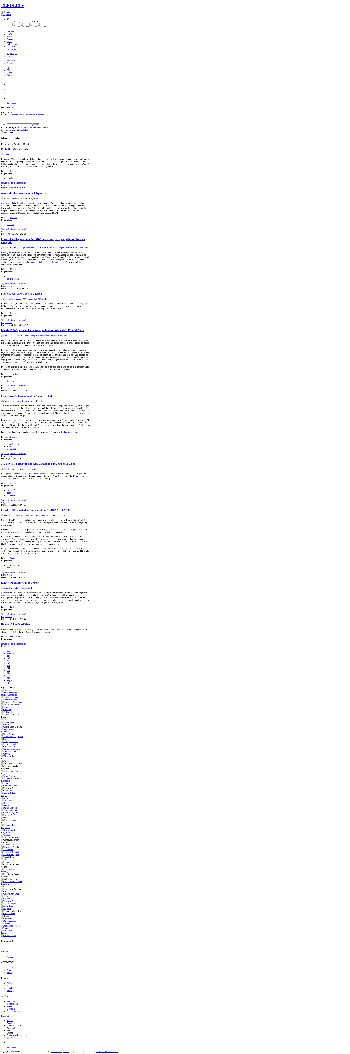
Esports (24, 127)
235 (8, 670)
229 (8, 656)
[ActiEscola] (7, 849)
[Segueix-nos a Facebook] (16, 27)
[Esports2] (6, 14)
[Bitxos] (5, 805)
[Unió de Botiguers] (10, 854)
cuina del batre (13, 444)
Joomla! (66, 1052)
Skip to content (13, 103)
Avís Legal (11, 1023)
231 (8, 661)
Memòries (11, 1009)
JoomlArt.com (56, 1052)
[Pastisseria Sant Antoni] (12, 702)
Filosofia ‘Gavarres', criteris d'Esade (21, 293)
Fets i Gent (11, 1001)
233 (8, 665)
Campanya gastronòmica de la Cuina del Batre (27, 395)
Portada (10, 957)
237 (8, 675)
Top (8, 1042)
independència (13, 279)
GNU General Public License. (107, 1052)
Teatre (12, 558)
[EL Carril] (10, 813)
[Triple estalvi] (12, 759)
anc (8, 276)
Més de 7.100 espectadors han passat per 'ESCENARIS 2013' (35, 510)
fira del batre (12, 449)
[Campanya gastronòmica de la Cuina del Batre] (22, 401)
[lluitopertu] (6, 862)
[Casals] (9, 786)
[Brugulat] (6, 908)
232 (8, 663)
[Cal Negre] (6, 761)
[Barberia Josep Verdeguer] (12, 923)
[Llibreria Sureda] (9, 700)
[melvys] (5, 886)
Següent (10, 680)
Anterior (10, 653)
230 (8, 658)
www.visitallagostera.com (65, 432)
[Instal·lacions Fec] (9, 837)
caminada (11, 495)
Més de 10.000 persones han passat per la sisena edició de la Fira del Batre (42, 330)
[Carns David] (7, 891)
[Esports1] (6, 12)
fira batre (10, 381)
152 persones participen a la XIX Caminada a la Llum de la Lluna (38, 463)
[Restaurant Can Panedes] (12, 933)
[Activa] (5, 798)
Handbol (10, 988)
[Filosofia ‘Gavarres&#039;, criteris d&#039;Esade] (24, 299)
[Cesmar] (5, 899)
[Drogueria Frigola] (10, 847)
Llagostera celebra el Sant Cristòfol (20, 582)
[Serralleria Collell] (9, 697)
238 (8, 678)
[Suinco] (5, 783)
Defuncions (15, 637)
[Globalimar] (7, 906)
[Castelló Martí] (8, 913)
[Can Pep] (6, 709)
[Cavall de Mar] (8, 935)
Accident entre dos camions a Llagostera (23, 193)
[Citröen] (5, 754)
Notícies (13, 171)
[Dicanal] (5, 719)
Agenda (10, 1006)
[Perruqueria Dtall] (9, 741)
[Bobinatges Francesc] (11, 926)
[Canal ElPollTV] (33, 27)
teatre (9, 568)
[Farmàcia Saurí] (8, 901)
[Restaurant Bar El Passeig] (12, 872)
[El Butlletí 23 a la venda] (12, 154)
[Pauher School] (8, 744)
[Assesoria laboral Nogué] (12, 795)
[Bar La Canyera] (9, 808)
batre (9, 446)
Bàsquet (32, 127)
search (4, 125)
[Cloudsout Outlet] (9, 746)
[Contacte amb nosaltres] (42, 27)
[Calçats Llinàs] (8, 857)
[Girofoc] (5, 835)
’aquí (59, 308)
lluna (9, 493)
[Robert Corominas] (10, 704)
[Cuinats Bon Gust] (10, 894)
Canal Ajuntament (14, 1011)
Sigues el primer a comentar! (13, 183)
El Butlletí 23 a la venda (14, 149)
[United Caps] (7, 722)
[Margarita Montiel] (10, 852)
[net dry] (5, 724)
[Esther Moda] (7, 734)
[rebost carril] (12, 832)
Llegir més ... (6, 185)
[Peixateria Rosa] (9, 810)
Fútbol (9, 983)
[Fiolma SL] (6, 712)
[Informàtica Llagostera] (12, 736)
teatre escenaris (13, 565)
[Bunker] (12, 695)
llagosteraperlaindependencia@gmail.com (45, 262)
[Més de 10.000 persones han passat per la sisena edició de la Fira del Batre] (34, 336)
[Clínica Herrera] (12, 884)
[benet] (4, 739)
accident (10, 224)
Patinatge (10, 990)
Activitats (14, 374)
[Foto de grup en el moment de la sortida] (19, 469)
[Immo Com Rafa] (12, 781)
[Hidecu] (5, 803)
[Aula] (12, 773)
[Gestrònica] (7, 790)
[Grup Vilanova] (8, 776)
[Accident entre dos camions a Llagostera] (19, 198)
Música (10, 968)
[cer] (3, 818)
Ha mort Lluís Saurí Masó (16, 624)
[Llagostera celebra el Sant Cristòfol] (17, 588)
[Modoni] (5, 707)
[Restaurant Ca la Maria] (12, 800)
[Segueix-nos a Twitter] (25, 27)
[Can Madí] (6, 918)
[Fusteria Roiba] (8, 903)
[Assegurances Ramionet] (12, 732)
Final (9, 683)
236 (8, 673)
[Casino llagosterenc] (10, 749)
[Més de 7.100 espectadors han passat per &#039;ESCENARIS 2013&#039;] (35, 515)
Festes (12, 607)
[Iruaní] (4, 928)
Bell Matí (11, 490)
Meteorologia (12, 1004)
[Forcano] (12, 827)
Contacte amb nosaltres (17, 1035)
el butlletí (10, 178)
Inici (18, 127)
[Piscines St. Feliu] (9, 815)
